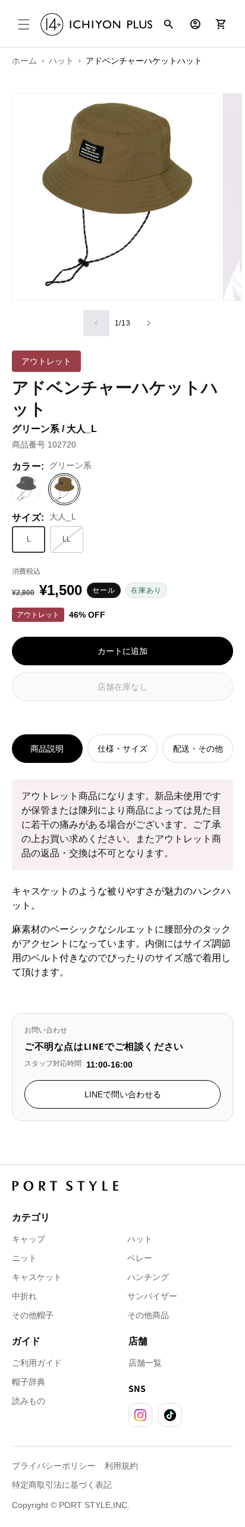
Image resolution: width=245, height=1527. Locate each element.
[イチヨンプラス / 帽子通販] (96, 24)
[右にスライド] (149, 323)
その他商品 (148, 1315)
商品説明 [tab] (47, 748)
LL (72, 541)
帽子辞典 (28, 1382)
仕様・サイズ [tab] (122, 748)
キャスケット (37, 1277)
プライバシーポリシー (53, 1465)
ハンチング (148, 1277)
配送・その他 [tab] (198, 748)
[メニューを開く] (24, 24)
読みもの (28, 1401)
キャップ (28, 1239)
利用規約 (121, 1465)
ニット (24, 1258)
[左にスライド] (96, 323)
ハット (139, 1239)
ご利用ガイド (37, 1363)
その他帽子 (33, 1315)
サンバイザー (152, 1296)
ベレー (139, 1258)
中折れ (24, 1296)
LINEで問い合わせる (122, 1094)
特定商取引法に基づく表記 (62, 1485)
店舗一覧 (145, 1363)
